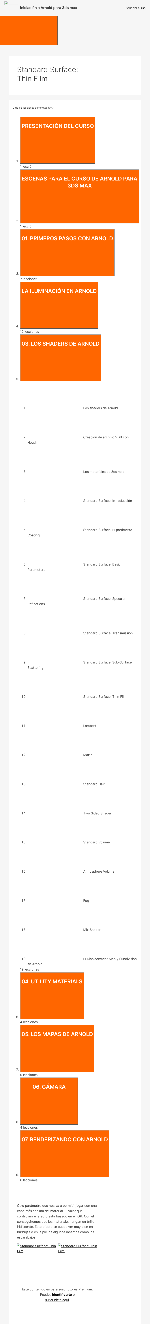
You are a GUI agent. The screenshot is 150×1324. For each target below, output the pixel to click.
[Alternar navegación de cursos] (29, 30)
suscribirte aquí (57, 1300)
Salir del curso (136, 8)
